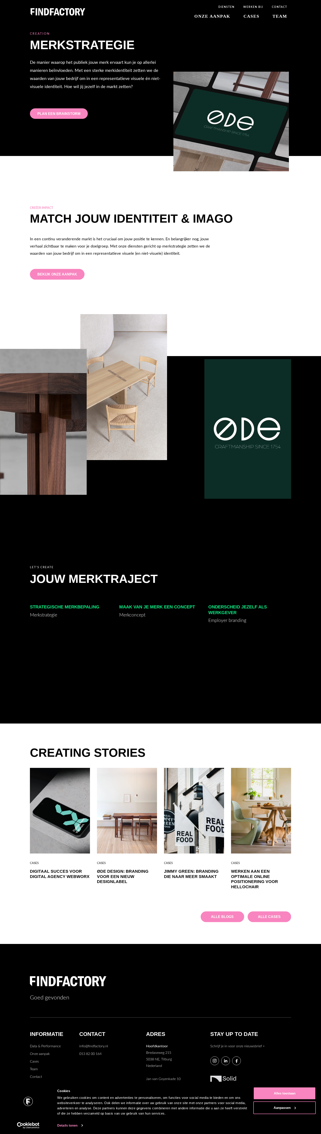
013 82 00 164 (90, 1054)
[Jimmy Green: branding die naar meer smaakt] (194, 811)
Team (34, 1069)
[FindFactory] (58, 11)
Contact (36, 1077)
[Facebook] (236, 1060)
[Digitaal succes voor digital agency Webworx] (60, 811)
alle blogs (222, 917)
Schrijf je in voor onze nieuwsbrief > (237, 1046)
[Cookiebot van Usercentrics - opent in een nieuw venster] (28, 1125)
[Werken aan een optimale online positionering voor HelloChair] (261, 811)
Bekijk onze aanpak (57, 274)
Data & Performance (45, 1046)
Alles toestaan (284, 1093)
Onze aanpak (40, 1054)
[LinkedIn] (225, 1060)
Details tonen (67, 1125)
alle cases (269, 917)
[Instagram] (214, 1060)
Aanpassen (282, 1107)
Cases (34, 1061)
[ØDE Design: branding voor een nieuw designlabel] (127, 811)
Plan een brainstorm (58, 114)
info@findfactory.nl (93, 1046)
